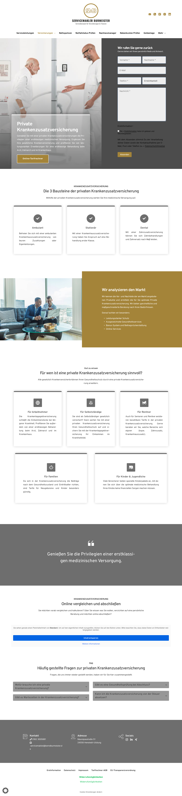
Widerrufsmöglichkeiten (91, 781)
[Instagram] (164, 14)
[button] (51, 686)
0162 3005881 (39, 739)
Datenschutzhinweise (155, 146)
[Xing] (159, 14)
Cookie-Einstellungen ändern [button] (91, 792)
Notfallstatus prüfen (85, 33)
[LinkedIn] (169, 14)
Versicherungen (45, 33)
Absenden (124, 154)
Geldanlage (149, 33)
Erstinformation (130, 131)
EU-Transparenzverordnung (122, 770)
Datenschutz (69, 770)
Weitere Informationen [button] (91, 644)
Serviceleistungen (25, 33)
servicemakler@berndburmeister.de (46, 747)
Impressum (83, 770)
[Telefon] (155, 14)
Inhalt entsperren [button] (91, 638)
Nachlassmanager (107, 33)
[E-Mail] (150, 14)
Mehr (160, 33)
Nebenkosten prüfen (130, 33)
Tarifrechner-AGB (99, 770)
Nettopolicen (65, 33)
